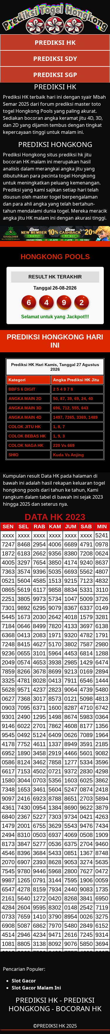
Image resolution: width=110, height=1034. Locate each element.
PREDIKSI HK (55, 42)
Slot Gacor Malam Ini (36, 988)
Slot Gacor (24, 980)
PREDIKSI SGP (55, 74)
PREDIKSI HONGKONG (55, 144)
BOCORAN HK (78, 1008)
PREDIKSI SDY (55, 58)
